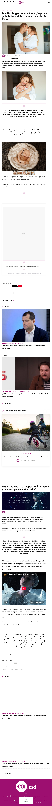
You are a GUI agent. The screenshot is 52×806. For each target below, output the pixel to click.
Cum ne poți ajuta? (8, 796)
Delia (16, 669)
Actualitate (5, 343)
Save (45, 465)
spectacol (22, 669)
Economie (11, 343)
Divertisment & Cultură (14, 484)
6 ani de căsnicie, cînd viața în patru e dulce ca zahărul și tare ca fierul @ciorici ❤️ (24, 266)
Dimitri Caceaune (20, 655)
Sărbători (11, 391)
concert (11, 669)
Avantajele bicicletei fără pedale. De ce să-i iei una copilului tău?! (26, 457)
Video (28, 391)
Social (3, 10)
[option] (26, 441)
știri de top (9, 10)
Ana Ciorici (17, 273)
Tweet (13, 662)
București (5, 669)
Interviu (17, 343)
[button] (3, 156)
